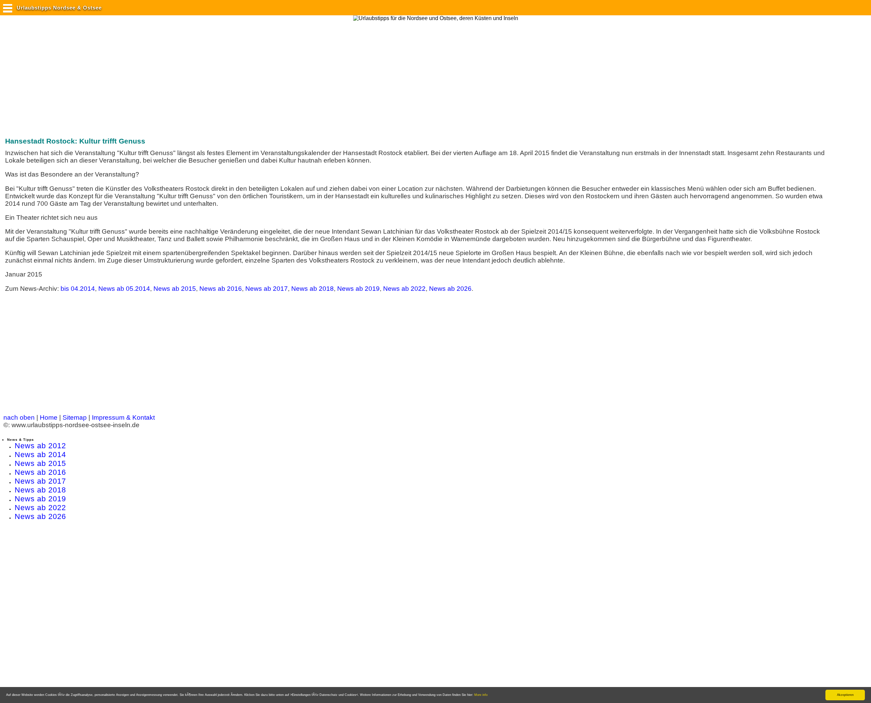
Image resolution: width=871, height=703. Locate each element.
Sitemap (75, 417)
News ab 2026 (450, 288)
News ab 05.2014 (124, 288)
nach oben (19, 417)
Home (48, 417)
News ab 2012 (40, 445)
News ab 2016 (220, 288)
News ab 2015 (174, 288)
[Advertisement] (127, 75)
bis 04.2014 (78, 288)
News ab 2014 (40, 454)
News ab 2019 (358, 288)
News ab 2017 (266, 288)
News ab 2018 (312, 288)
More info (481, 695)
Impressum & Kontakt (123, 417)
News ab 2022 (404, 288)
